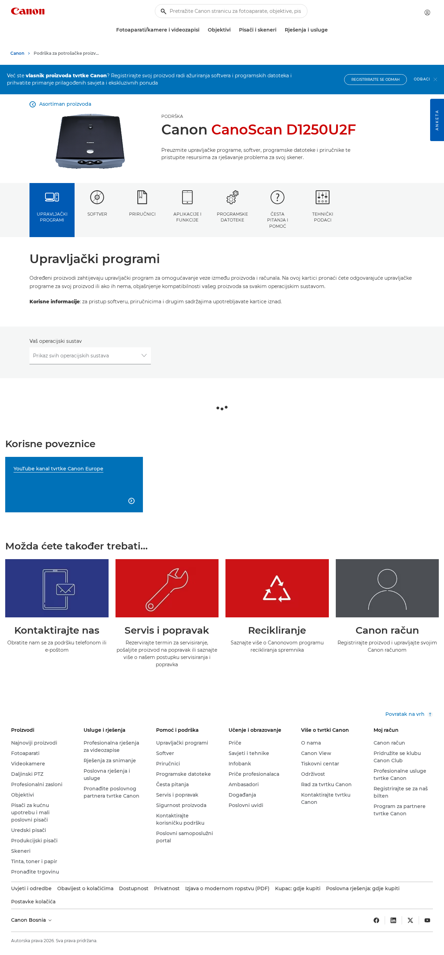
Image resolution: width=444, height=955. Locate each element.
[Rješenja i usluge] (330, 30)
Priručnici (142, 214)
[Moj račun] (427, 12)
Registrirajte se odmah (375, 79)
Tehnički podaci (322, 217)
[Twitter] (410, 920)
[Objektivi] (233, 30)
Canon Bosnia (29, 920)
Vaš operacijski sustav (55, 341)
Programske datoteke (232, 217)
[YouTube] (427, 920)
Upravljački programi (52, 217)
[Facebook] (376, 920)
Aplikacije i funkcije (187, 217)
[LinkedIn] (393, 920)
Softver (97, 214)
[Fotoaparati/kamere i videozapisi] (202, 30)
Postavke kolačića (33, 901)
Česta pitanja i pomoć (277, 220)
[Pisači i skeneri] (279, 30)
